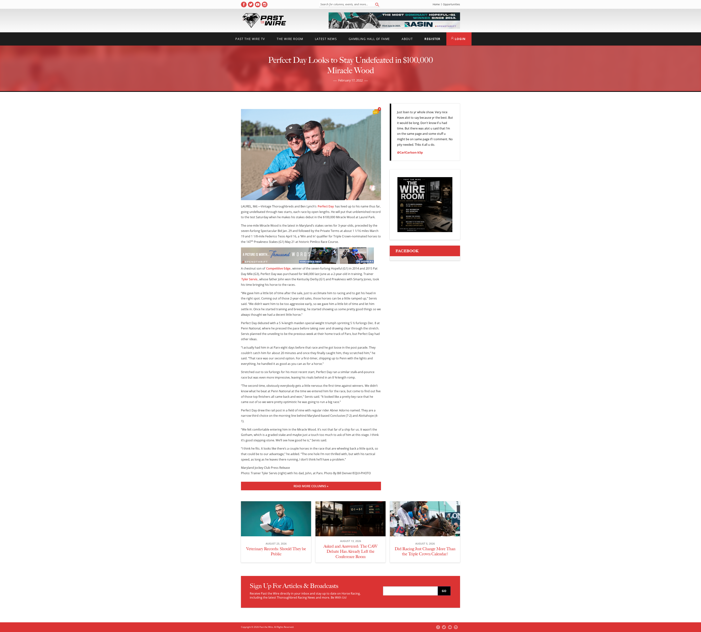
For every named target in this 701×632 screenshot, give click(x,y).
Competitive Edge (278, 268)
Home (436, 4)
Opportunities (451, 4)
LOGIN (460, 39)
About (407, 39)
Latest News (326, 39)
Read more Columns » (311, 486)
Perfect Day (326, 206)
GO (444, 591)
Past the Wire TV (250, 39)
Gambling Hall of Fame (369, 39)
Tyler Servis (249, 279)
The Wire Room (290, 39)
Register (432, 39)
